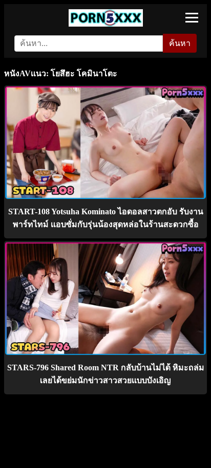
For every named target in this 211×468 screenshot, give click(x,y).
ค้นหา (180, 43)
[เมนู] (191, 18)
